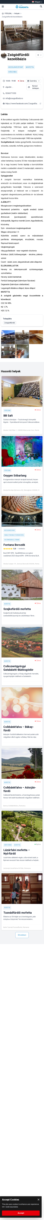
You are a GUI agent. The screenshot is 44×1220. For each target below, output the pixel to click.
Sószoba (12, 72)
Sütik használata (12, 1207)
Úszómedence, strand (11, 539)
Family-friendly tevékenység (14, 535)
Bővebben (22, 935)
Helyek (16, 13)
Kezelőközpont (15, 67)
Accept (21, 1213)
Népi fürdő (7, 845)
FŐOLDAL (8, 13)
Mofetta (30, 67)
